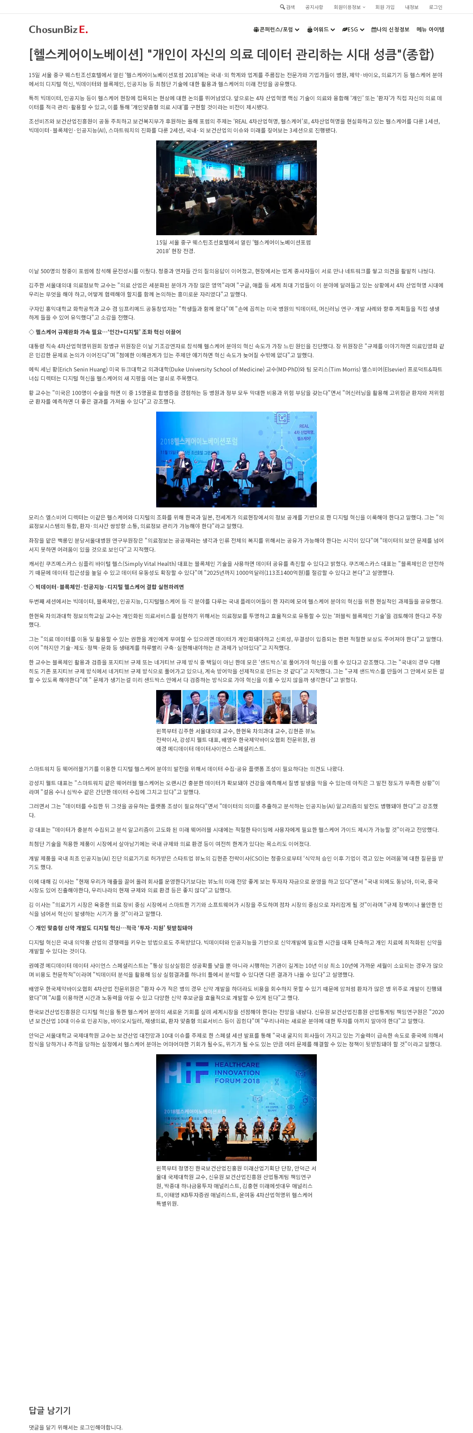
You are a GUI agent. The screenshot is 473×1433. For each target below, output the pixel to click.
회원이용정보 (347, 6)
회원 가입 (385, 6)
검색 (290, 6)
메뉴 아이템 (430, 29)
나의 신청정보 (393, 29)
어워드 (321, 29)
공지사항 (314, 6)
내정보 (412, 6)
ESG (353, 29)
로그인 (436, 6)
